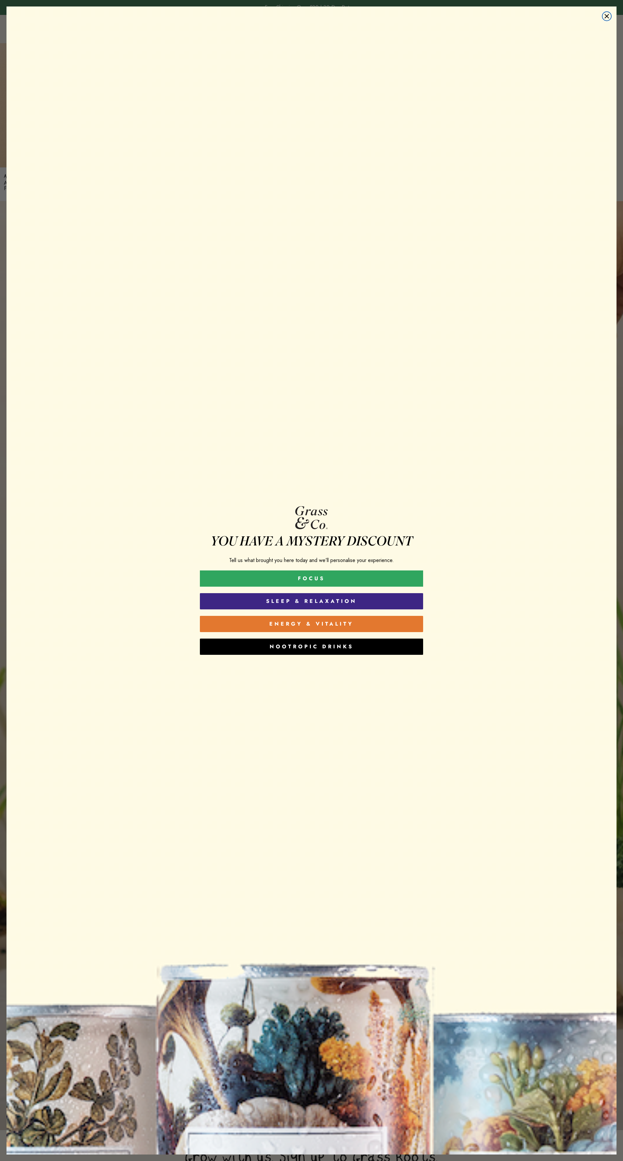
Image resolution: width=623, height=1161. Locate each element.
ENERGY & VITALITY (311, 624)
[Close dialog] (606, 16)
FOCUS (311, 578)
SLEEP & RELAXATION (311, 601)
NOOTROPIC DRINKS (312, 646)
